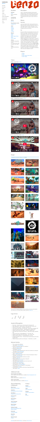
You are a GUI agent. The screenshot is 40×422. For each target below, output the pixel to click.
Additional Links (4, 19)
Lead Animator (13, 405)
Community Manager (14, 412)
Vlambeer (20, 420)
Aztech (12, 35)
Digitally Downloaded (19, 353)
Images (3, 13)
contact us (30, 310)
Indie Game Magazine (21, 364)
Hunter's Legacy (13, 38)
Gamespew (19, 349)
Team (3, 21)
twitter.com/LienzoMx (28, 389)
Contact (3, 22)
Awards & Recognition (5, 16)
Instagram (12, 31)
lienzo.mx (3, 3)
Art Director (12, 399)
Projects (3, 10)
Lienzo (12, 13)
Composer (12, 415)
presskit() (12, 420)
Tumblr (12, 30)
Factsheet (3, 5)
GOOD (19, 368)
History (3, 8)
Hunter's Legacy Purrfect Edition (27, 55)
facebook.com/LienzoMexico (29, 392)
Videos (3, 11)
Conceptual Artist (13, 402)
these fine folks (29, 420)
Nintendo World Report (20, 351)
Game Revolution (19, 355)
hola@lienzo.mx (27, 386)
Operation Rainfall (19, 347)
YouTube (23, 80)
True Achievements (20, 345)
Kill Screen (20, 366)
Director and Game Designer (15, 388)
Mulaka (23, 53)
